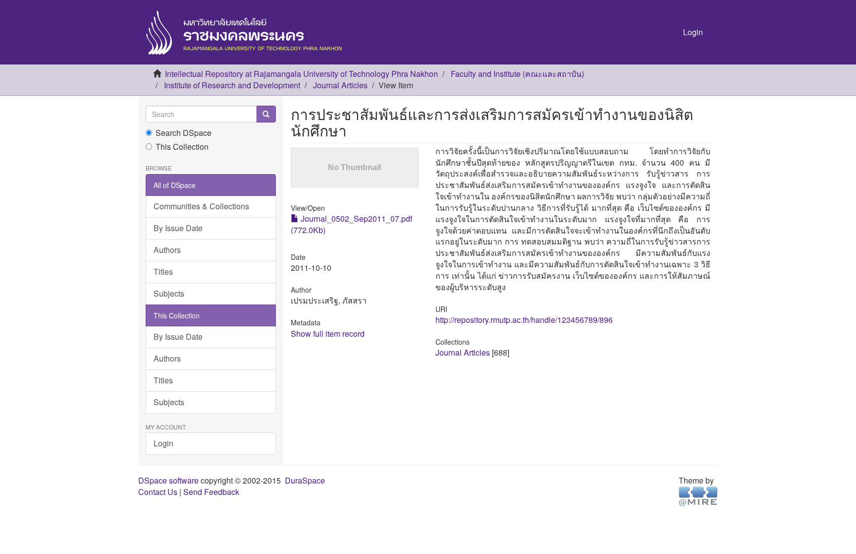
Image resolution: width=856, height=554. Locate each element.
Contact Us (157, 491)
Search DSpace (184, 132)
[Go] (266, 114)
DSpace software (168, 480)
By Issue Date (178, 228)
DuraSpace (305, 480)
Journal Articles (340, 85)
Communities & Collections (201, 206)
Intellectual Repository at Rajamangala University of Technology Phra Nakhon (301, 73)
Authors (167, 249)
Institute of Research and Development (232, 85)
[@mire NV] (698, 495)
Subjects (169, 293)
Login (163, 443)
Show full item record (328, 333)
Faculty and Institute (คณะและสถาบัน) (517, 73)
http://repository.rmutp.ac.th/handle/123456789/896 (524, 319)
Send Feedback (211, 491)
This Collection (182, 146)
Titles (163, 271)
